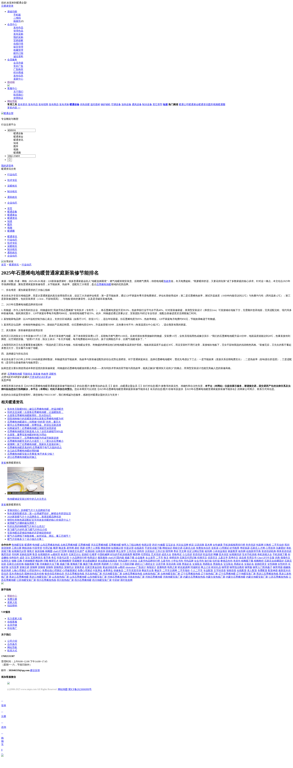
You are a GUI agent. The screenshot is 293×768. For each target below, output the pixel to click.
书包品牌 (189, 561)
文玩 (27, 557)
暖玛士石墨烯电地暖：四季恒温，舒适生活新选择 (34, 425)
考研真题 (245, 548)
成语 (22, 557)
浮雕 (45, 561)
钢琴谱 (225, 567)
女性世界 (14, 567)
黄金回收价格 (110, 567)
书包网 (15, 554)
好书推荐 (234, 548)
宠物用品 (58, 567)
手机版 (17, 14)
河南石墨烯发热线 (117, 577)
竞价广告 (18, 66)
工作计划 (160, 551)
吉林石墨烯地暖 (69, 544)
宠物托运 (69, 567)
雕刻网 (39, 561)
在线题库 (139, 548)
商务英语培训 (284, 551)
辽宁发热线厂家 (209, 573)
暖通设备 (74, 104)
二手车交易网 (169, 570)
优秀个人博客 (92, 548)
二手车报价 (184, 570)
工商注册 (16, 548)
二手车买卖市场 (132, 570)
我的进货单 (7, 165)
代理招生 (145, 554)
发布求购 (64, 104)
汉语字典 (160, 564)
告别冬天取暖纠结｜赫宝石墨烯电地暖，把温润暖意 (35, 409)
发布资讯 (22, 104)
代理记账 (47, 548)
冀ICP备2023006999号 (80, 689)
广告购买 (18, 69)
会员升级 (18, 63)
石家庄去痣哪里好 (274, 561)
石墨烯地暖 (84, 544)
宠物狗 (49, 567)
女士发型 (150, 557)
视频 (215, 104)
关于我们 (18, 91)
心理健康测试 (69, 570)
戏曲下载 (129, 557)
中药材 (116, 580)
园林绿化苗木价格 (34, 573)
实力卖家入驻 (14, 618)
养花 (176, 551)
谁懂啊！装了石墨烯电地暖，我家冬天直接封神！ (34, 444)
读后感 (242, 557)
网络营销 (105, 548)
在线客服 (12, 621)
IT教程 (267, 544)
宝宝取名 (228, 564)
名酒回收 (90, 551)
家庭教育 (233, 551)
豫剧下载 (88, 564)
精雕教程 (259, 561)
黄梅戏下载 (76, 564)
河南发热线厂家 (136, 577)
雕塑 (55, 548)
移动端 (11, 82)
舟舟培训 (250, 544)
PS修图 (161, 544)
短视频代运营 (19, 551)
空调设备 (116, 104)
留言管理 (18, 47)
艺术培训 (156, 554)
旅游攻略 (40, 551)
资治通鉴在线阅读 (107, 561)
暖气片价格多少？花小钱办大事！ (25, 539)
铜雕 (14, 561)
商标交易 (178, 548)
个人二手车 (196, 570)
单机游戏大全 (264, 554)
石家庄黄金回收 (93, 567)
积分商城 (18, 72)
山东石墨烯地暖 (78, 577)
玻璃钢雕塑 (65, 561)
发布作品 (18, 27)
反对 (11, 377)
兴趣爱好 (281, 548)
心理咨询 (270, 548)
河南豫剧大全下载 (49, 564)
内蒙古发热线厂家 (215, 577)
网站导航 (12, 101)
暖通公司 (184, 104)
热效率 (167, 281)
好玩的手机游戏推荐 (121, 554)
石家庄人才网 (257, 548)
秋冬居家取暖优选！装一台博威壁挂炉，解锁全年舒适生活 (39, 513)
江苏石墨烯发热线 (278, 577)
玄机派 (215, 548)
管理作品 (18, 30)
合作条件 (12, 644)
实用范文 (6, 561)
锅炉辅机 (105, 104)
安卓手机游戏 (249, 554)
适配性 (52, 374)
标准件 (64, 554)
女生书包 (199, 561)
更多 (3, 462)
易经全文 (150, 564)
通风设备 (137, 104)
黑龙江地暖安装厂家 (40, 577)
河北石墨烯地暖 (99, 544)
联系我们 (18, 94)
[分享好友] (7, 261)
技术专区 (12, 180)
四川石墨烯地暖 (83, 580)
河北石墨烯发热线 (74, 573)
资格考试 (177, 554)
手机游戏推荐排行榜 (234, 544)
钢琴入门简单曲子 (262, 567)
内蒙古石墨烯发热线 (194, 577)
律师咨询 (174, 557)
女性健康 (217, 544)
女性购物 (272, 564)
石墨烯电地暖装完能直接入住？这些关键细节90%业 (35, 431)
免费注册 (12, 599)
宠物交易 (24, 567)
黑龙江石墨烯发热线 (267, 573)
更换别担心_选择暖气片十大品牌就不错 (28, 510)
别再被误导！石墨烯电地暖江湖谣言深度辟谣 (31, 428)
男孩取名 (218, 564)
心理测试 (224, 548)
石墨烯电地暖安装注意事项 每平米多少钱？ (30, 454)
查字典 (47, 557)
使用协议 (18, 98)
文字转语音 (220, 570)
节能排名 (28, 374)
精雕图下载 (247, 561)
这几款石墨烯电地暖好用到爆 (23, 450)
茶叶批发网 (126, 580)
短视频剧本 (44, 554)
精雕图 (48, 551)
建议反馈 (35, 670)
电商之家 (172, 567)
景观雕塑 (77, 561)
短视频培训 (235, 554)
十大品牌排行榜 (78, 557)
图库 (210, 104)
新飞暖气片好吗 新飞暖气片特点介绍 (27, 529)
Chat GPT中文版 (265, 557)
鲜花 (191, 544)
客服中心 (12, 88)
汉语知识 (150, 551)
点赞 (4, 377)
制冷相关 (12, 191)
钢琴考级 (278, 567)
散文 (166, 557)
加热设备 (126, 104)
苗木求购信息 (16, 573)
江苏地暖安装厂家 (26, 580)
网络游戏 (27, 548)
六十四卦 (114, 564)
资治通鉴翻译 (89, 561)
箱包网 (208, 551)
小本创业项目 (220, 551)
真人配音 (252, 570)
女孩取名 (197, 564)
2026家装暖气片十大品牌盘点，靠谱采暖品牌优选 (34, 516)
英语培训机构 (268, 551)
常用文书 (252, 557)
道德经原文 (261, 564)
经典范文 (202, 557)
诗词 (154, 544)
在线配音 (242, 570)
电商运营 (146, 544)
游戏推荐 (111, 551)
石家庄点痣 (189, 548)
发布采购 (18, 34)
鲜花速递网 (184, 567)
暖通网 (28, 544)
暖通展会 (193, 104)
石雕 (19, 561)
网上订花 (206, 567)
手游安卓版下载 (153, 548)
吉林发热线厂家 (151, 573)
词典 (277, 557)
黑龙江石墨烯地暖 (19, 577)
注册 (3, 6)
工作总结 (131, 551)
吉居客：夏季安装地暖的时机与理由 (26, 434)
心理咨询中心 (34, 570)
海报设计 (151, 567)
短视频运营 (117, 548)
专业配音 (208, 570)
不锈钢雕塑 (29, 561)
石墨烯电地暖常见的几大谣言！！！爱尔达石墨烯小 (35, 441)
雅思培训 (6, 554)
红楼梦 (93, 554)
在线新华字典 (253, 551)
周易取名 (207, 564)
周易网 (105, 564)
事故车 (158, 570)
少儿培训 (187, 554)
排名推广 (12, 628)
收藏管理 (18, 50)
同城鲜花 (195, 567)
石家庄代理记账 (188, 557)
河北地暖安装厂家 (112, 573)
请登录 (9, 6)
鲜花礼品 (216, 567)
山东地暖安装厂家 (97, 577)
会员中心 (12, 24)
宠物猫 (41, 567)
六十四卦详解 (127, 564)
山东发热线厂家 (60, 577)
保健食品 (118, 570)
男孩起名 (187, 564)
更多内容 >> (13, 107)
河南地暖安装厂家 (173, 577)
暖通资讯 (203, 104)
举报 (18, 377)
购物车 (17, 21)
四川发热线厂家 (65, 580)
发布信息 (18, 75)
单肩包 (237, 561)
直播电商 (162, 567)
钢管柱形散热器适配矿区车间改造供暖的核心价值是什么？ (39, 520)
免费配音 (262, 570)
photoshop (130, 567)
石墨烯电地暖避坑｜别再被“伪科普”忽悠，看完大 (34, 422)
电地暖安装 (18, 544)
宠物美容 (79, 567)
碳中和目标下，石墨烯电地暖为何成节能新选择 (33, 438)
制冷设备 (147, 104)
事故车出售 (148, 570)
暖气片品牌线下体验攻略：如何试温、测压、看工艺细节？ (39, 536)
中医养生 (98, 570)
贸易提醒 (18, 40)
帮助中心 (12, 596)
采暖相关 (12, 186)
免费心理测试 (85, 570)
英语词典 (171, 564)
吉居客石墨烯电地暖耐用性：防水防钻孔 (29, 415)
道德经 (85, 554)
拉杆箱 (216, 561)
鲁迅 (34, 554)
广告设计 (141, 567)
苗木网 (208, 544)
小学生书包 (177, 561)
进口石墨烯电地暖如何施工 (22, 457)
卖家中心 (18, 79)
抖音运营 (129, 548)
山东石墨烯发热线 (50, 544)
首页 (3, 264)
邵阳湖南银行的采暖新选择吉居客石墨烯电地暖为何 (35, 418)
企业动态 (12, 202)
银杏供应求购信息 (54, 573)
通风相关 (12, 197)
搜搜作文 (285, 557)
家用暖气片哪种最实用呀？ (22, 523)
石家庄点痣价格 (15, 564)
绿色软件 (14, 557)
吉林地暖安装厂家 (170, 573)
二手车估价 (278, 544)
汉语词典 (199, 544)
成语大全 (166, 554)
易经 (76, 548)
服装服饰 (102, 557)
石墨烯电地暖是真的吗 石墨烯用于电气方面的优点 (34, 447)
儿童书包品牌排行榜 (149, 561)
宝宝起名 (170, 544)
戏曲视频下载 (31, 564)
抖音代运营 (63, 557)
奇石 (53, 557)
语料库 (140, 551)
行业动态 (12, 174)
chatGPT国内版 (116, 557)
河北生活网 (182, 544)
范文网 (182, 551)
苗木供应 (224, 554)
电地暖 (36, 544)
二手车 (159, 557)
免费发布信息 (203, 548)
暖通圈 (221, 104)
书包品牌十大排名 (127, 561)
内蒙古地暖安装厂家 (257, 577)
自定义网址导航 (195, 551)
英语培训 (197, 554)
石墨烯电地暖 (103, 284)
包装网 (259, 544)
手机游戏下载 (280, 554)
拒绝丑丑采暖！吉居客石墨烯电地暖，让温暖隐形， (35, 412)
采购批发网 (26, 554)
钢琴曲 (248, 567)
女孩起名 (249, 564)
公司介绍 (12, 641)
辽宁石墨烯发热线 (190, 573)
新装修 (36, 374)
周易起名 (239, 564)
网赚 (215, 554)
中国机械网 (103, 554)
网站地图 (63, 689)
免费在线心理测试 (52, 570)
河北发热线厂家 (93, 573)
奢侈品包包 (226, 561)
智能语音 (231, 570)
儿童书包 (165, 561)
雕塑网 (136, 554)
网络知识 (167, 548)
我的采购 (18, 37)
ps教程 (121, 567)
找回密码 (12, 605)
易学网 (70, 548)
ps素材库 (55, 554)
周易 (82, 548)
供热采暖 (85, 104)
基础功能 (12, 11)
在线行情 (18, 43)
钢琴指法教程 (237, 567)
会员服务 (12, 59)
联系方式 (12, 650)
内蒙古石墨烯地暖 (235, 577)
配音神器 (273, 570)
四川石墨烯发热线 (46, 580)
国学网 (169, 551)
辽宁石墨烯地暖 (227, 573)
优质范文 (212, 557)
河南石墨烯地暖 (153, 577)
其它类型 (157, 104)
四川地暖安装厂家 (102, 580)
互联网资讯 (37, 557)
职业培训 (208, 554)
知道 (165, 104)
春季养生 (108, 570)
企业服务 (140, 557)
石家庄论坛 (75, 554)
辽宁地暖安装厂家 (246, 573)
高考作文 (233, 557)
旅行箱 (208, 561)
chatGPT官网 (60, 551)
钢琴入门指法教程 (131, 544)
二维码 (17, 18)
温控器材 (95, 104)
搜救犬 (30, 551)
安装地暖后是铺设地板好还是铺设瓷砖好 (29, 532)
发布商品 (54, 104)
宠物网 (33, 567)
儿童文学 (223, 557)
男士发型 (121, 551)
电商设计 (92, 557)
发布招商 (43, 104)
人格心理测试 (19, 570)
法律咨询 (100, 551)
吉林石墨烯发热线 (132, 573)
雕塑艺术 (54, 561)
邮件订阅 (18, 53)
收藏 (25, 377)
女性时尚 (283, 564)
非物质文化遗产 (75, 551)
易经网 (97, 564)
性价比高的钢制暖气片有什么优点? (26, 526)
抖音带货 (37, 548)
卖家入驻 (12, 602)
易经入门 (140, 564)
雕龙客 (62, 548)
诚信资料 (18, 56)
